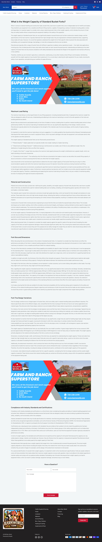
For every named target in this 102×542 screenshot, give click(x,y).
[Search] (75, 7)
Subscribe (83, 520)
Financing (18, 2)
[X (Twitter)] (97, 2)
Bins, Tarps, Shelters (55, 13)
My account (83, 8)
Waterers (34, 13)
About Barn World (5, 2)
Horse (20, 13)
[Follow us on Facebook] (36, 537)
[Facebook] (95, 2)
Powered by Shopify (7, 536)
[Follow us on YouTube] (42, 537)
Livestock (26, 13)
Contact (13, 2)
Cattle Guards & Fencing (9, 13)
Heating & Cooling (68, 13)
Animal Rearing (43, 13)
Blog (23, 2)
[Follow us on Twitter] (39, 537)
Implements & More (81, 13)
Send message (51, 495)
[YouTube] (100, 2)
